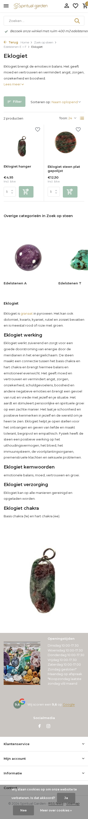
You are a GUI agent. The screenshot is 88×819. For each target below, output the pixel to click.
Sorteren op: (41, 102)
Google (69, 704)
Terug (13, 42)
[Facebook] (40, 726)
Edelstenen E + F (15, 47)
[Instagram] (48, 726)
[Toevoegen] (26, 192)
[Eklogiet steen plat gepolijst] (66, 144)
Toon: (63, 118)
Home (25, 42)
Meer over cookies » (56, 810)
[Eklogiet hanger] (22, 144)
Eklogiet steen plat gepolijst (64, 169)
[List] (82, 118)
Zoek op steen (43, 42)
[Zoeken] (77, 20)
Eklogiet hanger (17, 166)
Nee (23, 810)
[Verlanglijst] (75, 6)
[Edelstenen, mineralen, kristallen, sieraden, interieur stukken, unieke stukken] (37, 6)
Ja (66, 798)
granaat (27, 313)
